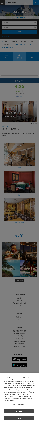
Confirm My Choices (19, 404)
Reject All (19, 411)
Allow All (18, 418)
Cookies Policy (26, 398)
